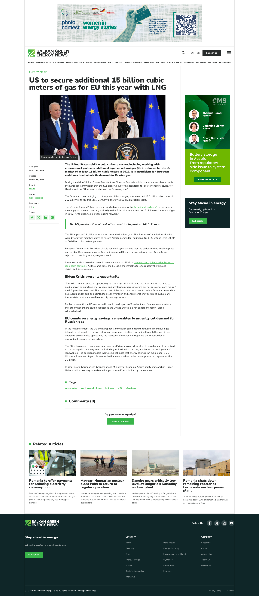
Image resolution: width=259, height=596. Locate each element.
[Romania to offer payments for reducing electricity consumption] (52, 463)
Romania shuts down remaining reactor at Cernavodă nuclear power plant (203, 485)
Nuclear (160, 63)
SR (198, 53)
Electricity (58, 63)
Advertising (206, 554)
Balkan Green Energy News (45, 590)
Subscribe (211, 53)
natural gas (130, 388)
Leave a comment (120, 421)
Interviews (225, 63)
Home (31, 63)
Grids (89, 63)
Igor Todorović (36, 197)
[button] (183, 53)
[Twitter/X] (39, 217)
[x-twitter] (217, 523)
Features (212, 63)
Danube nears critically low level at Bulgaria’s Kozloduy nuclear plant (154, 484)
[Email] (52, 217)
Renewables (42, 63)
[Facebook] (32, 217)
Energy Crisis (38, 72)
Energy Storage (133, 63)
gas (82, 388)
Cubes (93, 590)
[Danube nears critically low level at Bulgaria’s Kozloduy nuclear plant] (155, 463)
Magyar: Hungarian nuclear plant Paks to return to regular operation (102, 484)
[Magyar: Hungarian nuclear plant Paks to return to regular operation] (103, 463)
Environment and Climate (107, 63)
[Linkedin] (45, 217)
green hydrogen (94, 388)
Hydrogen (149, 63)
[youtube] (231, 523)
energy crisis (71, 388)
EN (192, 53)
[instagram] (224, 523)
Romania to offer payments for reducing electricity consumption (51, 484)
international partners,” (144, 207)
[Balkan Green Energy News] (48, 53)
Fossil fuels (173, 63)
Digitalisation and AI (195, 63)
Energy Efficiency (75, 63)
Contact (204, 548)
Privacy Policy (214, 591)
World (32, 188)
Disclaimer (206, 565)
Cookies (230, 591)
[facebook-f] (209, 523)
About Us (205, 560)
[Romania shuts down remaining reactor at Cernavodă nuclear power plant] (206, 463)
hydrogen (109, 388)
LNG (120, 388)
